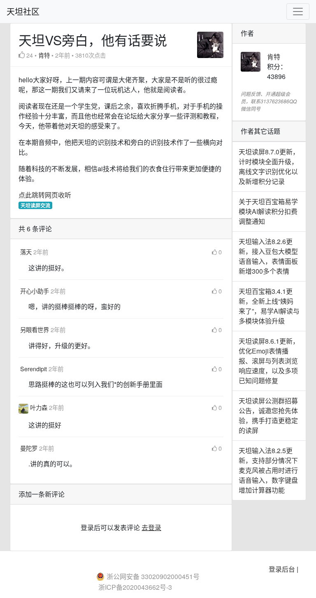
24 (29, 55)
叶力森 (39, 407)
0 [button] (220, 251)
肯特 (44, 55)
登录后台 (282, 569)
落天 (26, 251)
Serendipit (34, 368)
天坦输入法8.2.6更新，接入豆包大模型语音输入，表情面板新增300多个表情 (268, 256)
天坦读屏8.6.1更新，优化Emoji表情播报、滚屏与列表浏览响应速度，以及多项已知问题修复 (269, 360)
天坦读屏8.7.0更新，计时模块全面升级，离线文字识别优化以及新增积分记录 (269, 166)
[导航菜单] (297, 11)
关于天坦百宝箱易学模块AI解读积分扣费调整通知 (268, 211)
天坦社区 (23, 11)
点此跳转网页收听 (45, 195)
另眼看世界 (35, 329)
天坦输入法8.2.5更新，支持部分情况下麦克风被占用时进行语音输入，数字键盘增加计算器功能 (268, 470)
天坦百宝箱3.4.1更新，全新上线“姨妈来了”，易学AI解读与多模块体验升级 (269, 306)
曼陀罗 (29, 448)
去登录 (151, 527)
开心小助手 (35, 290)
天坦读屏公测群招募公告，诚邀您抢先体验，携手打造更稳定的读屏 (268, 415)
